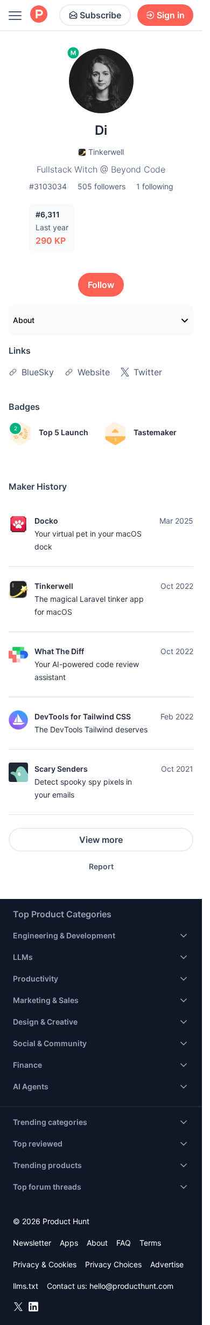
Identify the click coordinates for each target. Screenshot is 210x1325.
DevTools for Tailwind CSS (82, 716)
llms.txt (25, 1285)
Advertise (167, 1264)
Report (101, 866)
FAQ (123, 1242)
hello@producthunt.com (131, 1285)
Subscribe (100, 15)
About (23, 320)
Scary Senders (61, 768)
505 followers (101, 186)
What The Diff (59, 651)
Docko (46, 520)
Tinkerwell (53, 586)
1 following (154, 186)
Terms (150, 1242)
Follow (101, 284)
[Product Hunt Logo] (38, 14)
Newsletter (32, 1242)
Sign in (171, 15)
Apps (69, 1242)
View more (101, 839)
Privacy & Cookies (44, 1264)
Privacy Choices (113, 1264)
